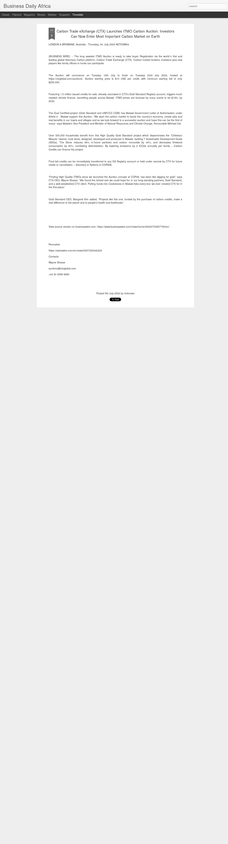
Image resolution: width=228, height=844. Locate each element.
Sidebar (52, 14)
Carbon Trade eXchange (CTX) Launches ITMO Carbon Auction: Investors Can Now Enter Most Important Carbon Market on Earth (115, 33)
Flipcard (16, 14)
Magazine (29, 14)
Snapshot (64, 14)
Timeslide (77, 14)
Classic (6, 14)
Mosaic (41, 14)
